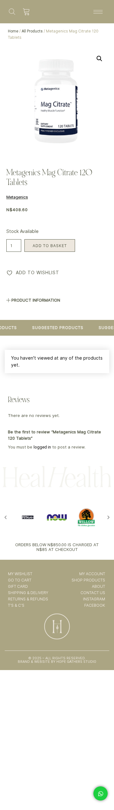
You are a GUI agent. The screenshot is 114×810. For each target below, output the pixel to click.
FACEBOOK (94, 605)
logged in (42, 447)
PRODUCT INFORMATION (35, 300)
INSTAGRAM (94, 599)
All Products (32, 31)
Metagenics (17, 197)
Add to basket (50, 245)
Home (13, 31)
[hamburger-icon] (98, 12)
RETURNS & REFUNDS (28, 599)
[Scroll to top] (101, 787)
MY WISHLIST (20, 573)
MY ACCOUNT (92, 573)
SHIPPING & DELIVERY (28, 592)
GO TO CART (19, 580)
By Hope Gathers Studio (73, 662)
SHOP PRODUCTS (88, 580)
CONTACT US (92, 592)
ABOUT (98, 586)
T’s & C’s (16, 605)
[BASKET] (26, 12)
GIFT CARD (18, 586)
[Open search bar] (12, 11)
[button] (99, 58)
